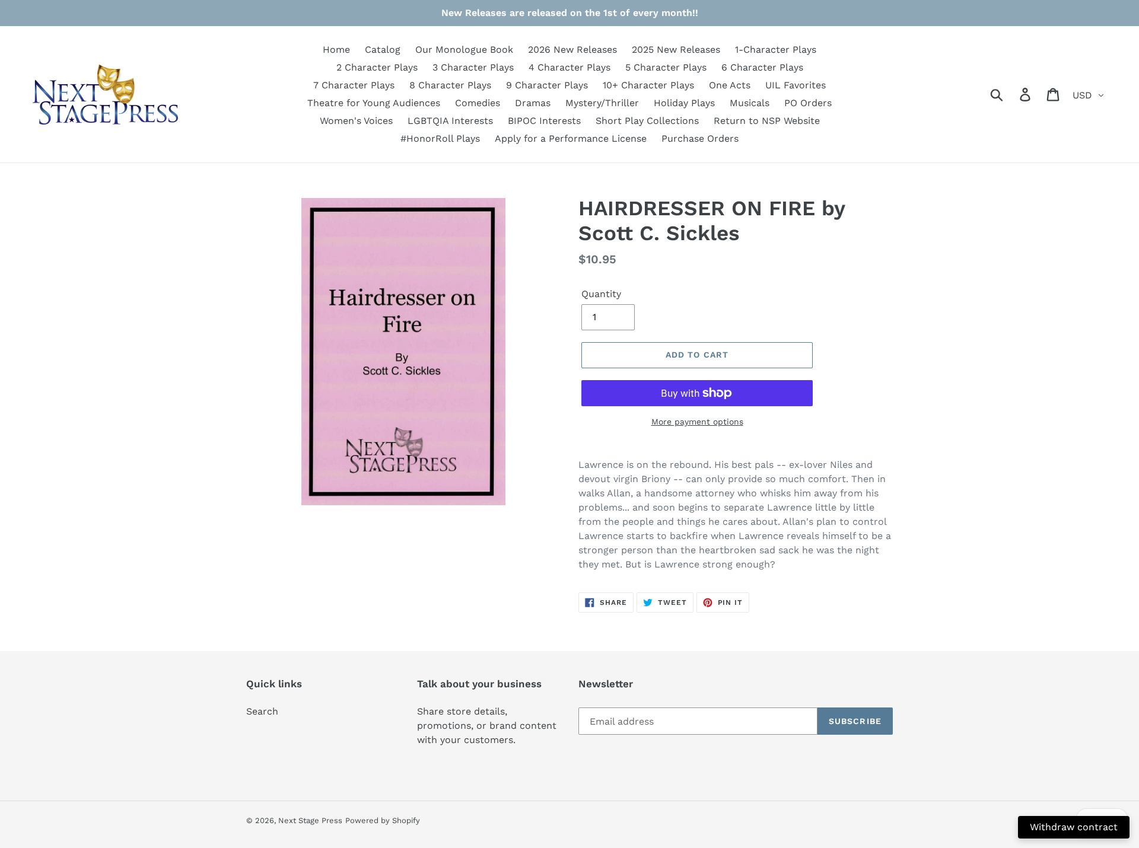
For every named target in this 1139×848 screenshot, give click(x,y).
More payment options (697, 421)
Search (262, 711)
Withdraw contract (1074, 827)
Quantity (601, 293)
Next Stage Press (310, 820)
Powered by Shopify (382, 820)
